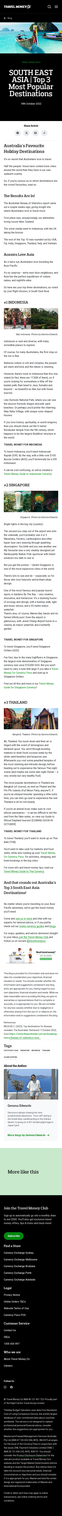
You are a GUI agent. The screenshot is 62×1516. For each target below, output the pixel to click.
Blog (10, 18)
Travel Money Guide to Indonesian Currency (28, 473)
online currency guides (31, 926)
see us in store (24, 918)
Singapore (25, 1050)
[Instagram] (5, 1387)
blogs (52, 926)
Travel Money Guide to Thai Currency (24, 871)
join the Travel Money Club (34, 937)
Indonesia (35, 1050)
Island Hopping (10, 1057)
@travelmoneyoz (36, 940)
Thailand (46, 1050)
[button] (28, 1135)
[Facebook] (11, 1387)
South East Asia (11, 1050)
